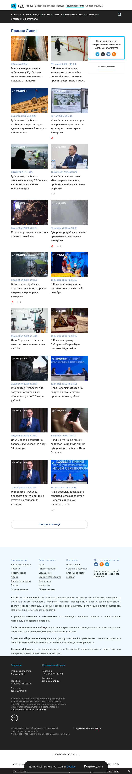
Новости (16, 14)
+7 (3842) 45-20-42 (52, 673)
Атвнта (96, 728)
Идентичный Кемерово (24, 19)
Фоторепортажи (74, 14)
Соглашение (45, 572)
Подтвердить (93, 766)
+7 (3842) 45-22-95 (21, 683)
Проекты (58, 14)
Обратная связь (47, 589)
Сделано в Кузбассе (76, 568)
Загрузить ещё (49, 524)
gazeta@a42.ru (18, 691)
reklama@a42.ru (50, 681)
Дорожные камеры (45, 5)
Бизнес (46, 14)
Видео (36, 14)
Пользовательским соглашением (28, 709)
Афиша (29, 5)
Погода (60, 5)
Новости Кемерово (21, 564)
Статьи (27, 14)
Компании (92, 14)
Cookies (71, 766)
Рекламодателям (75, 5)
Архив (42, 564)
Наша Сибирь (73, 564)
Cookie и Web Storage (50, 576)
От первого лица (94, 5)
